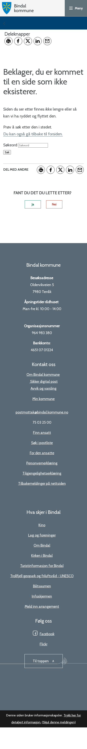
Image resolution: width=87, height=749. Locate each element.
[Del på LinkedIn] (38, 41)
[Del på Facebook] (18, 41)
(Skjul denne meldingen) (59, 722)
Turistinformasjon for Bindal (42, 566)
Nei (54, 204)
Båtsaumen (42, 586)
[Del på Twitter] (28, 41)
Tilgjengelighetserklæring (41, 473)
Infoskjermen (42, 596)
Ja (33, 204)
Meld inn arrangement (42, 606)
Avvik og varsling (43, 388)
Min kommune (43, 399)
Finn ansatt (42, 432)
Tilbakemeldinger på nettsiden (42, 483)
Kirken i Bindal (42, 555)
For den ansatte (42, 453)
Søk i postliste (42, 443)
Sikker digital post (44, 381)
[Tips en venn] (47, 41)
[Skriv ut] (8, 41)
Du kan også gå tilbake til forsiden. (33, 134)
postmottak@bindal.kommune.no (42, 412)
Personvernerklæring (41, 463)
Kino (41, 525)
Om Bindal (42, 545)
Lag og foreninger (42, 535)
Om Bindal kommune (43, 374)
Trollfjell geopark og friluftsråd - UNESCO (42, 576)
